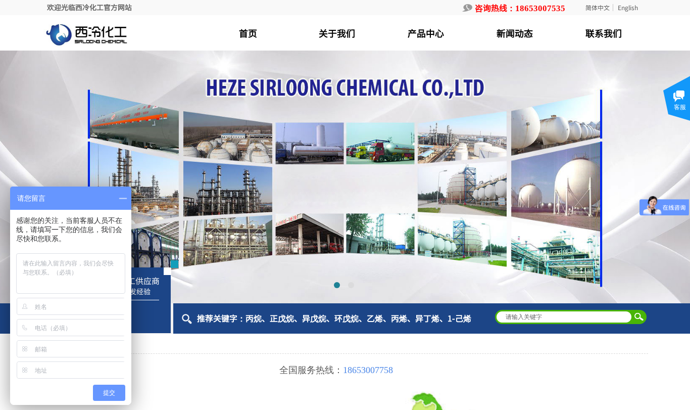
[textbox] (564, 317)
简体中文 (597, 7)
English (628, 7)
